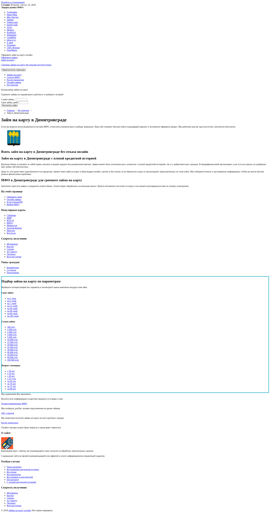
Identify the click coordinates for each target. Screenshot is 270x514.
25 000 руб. (12, 347)
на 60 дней (12, 311)
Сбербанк (11, 215)
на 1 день (11, 298)
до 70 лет (11, 384)
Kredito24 (11, 32)
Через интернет (14, 467)
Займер (10, 20)
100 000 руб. (13, 360)
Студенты (11, 270)
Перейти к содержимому (13, 2)
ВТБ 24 (10, 220)
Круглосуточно (14, 257)
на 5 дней (11, 301)
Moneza (10, 30)
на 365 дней (13, 316)
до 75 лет (11, 386)
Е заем (10, 42)
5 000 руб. (12, 337)
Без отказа (11, 472)
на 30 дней (12, 308)
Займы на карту (14, 75)
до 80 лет (11, 389)
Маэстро (11, 230)
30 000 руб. (12, 350)
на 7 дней (11, 303)
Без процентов (14, 474)
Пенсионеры (13, 272)
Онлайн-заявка (14, 82)
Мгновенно (12, 244)
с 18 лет (11, 371)
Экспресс (11, 254)
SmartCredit (12, 25)
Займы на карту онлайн (19, 510)
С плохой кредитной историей (21, 482)
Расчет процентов (15, 80)
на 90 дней (12, 313)
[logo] (7, 448)
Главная (10, 110)
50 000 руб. (12, 355)
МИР (9, 218)
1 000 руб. (12, 329)
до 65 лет (11, 381)
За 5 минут (12, 251)
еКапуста (11, 40)
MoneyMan (12, 15)
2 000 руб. (12, 332)
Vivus (9, 27)
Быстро (10, 246)
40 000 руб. (12, 352)
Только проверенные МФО (14, 403)
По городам (12, 85)
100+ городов (7, 413)
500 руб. (11, 327)
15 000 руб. (12, 342)
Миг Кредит (13, 17)
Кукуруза (11, 233)
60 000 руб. (12, 357)
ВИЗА (10, 223)
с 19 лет (11, 373)
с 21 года (11, 379)
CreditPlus (11, 37)
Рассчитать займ (9, 105)
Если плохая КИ (14, 202)
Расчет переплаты (9, 423)
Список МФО (13, 77)
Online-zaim (12, 22)
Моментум (12, 225)
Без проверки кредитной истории (23, 469)
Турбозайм (12, 12)
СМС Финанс (13, 47)
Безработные (13, 267)
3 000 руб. (12, 334)
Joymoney (11, 45)
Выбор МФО (13, 204)
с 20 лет (11, 376)
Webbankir (11, 35)
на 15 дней (12, 306)
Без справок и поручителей (20, 477)
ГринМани (12, 50)
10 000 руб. (12, 340)
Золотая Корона (14, 228)
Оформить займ (14, 197)
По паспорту (13, 479)
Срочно (10, 249)
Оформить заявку (9, 57)
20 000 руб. (12, 345)
